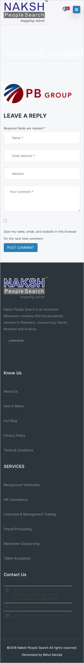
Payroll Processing (18, 529)
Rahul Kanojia (52, 654)
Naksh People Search (33, 647)
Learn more (16, 340)
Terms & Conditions (18, 450)
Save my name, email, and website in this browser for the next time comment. (40, 235)
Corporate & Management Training (30, 514)
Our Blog (10, 421)
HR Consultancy (16, 499)
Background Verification (22, 485)
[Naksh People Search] (26, 11)
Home (9, 40)
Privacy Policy (14, 435)
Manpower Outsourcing (21, 544)
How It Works (14, 406)
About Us (11, 391)
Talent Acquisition (17, 558)
